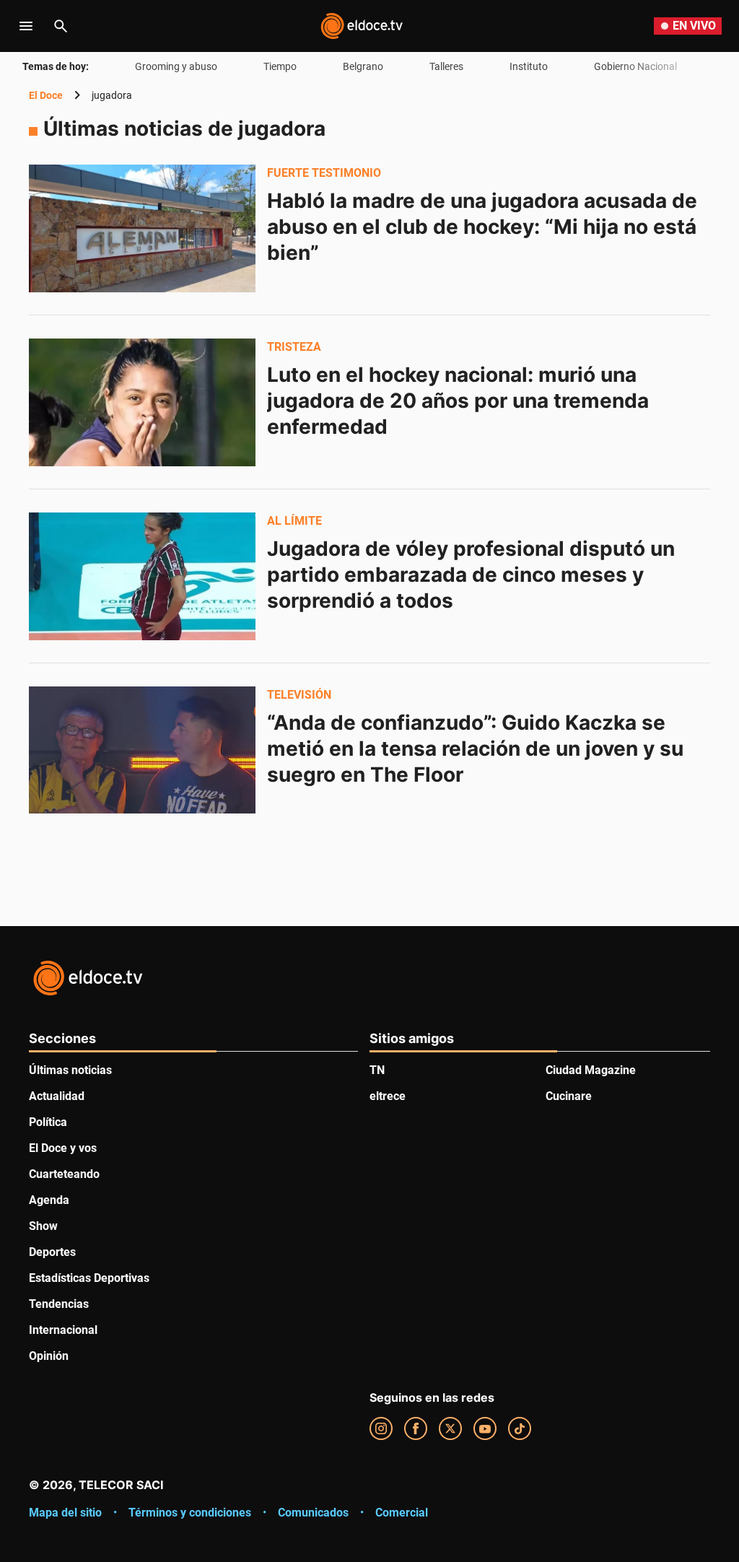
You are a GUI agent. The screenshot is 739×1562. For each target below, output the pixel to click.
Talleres (446, 66)
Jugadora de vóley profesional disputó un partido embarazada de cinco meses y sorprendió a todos (473, 574)
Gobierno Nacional (635, 66)
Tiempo (280, 66)
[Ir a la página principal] (361, 26)
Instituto (529, 66)
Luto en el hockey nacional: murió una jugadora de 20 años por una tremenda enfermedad (460, 400)
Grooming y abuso (176, 66)
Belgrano (363, 66)
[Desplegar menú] (26, 26)
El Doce (46, 95)
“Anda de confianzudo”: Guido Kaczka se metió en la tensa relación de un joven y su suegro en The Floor (477, 748)
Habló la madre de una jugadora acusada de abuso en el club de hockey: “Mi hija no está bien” (484, 226)
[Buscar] (60, 26)
